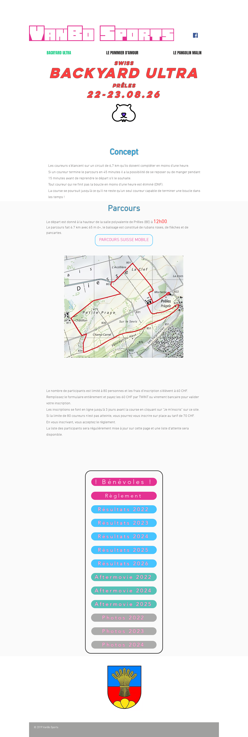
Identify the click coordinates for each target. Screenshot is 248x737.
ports (144, 34)
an (55, 34)
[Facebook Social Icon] (195, 35)
